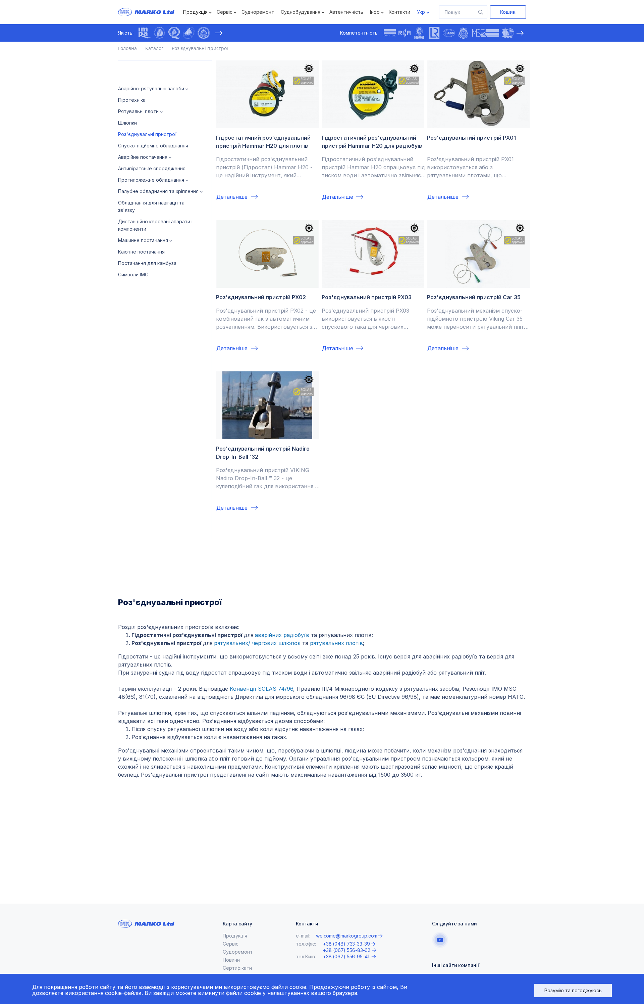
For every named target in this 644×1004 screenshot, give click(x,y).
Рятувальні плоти (138, 111)
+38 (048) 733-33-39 (346, 944)
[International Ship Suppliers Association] (159, 33)
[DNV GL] (390, 33)
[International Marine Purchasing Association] (145, 33)
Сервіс (224, 12)
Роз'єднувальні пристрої (147, 134)
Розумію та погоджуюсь (573, 990)
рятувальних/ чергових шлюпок (257, 643)
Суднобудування (300, 12)
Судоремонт (238, 952)
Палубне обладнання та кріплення (158, 191)
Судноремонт (257, 12)
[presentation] (218, 33)
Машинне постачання (143, 240)
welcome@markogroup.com (346, 936)
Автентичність (346, 12)
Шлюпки (127, 123)
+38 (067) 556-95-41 (347, 956)
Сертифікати (237, 968)
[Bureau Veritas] (419, 33)
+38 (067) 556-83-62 (346, 950)
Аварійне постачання (142, 157)
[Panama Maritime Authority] (508, 33)
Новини (231, 960)
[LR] (434, 33)
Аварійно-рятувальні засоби (151, 88)
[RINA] (404, 33)
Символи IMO (133, 274)
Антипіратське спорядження (151, 168)
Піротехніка (132, 100)
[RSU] (204, 33)
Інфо (375, 12)
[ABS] (449, 33)
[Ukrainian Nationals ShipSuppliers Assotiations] (189, 33)
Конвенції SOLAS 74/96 (261, 688)
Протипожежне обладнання (151, 180)
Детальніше (232, 196)
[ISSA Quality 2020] (174, 33)
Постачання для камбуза (147, 263)
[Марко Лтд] (152, 12)
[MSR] (485, 33)
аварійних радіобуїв (282, 635)
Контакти (399, 12)
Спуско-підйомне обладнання (153, 145)
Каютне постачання (141, 252)
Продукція (195, 12)
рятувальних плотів (336, 643)
